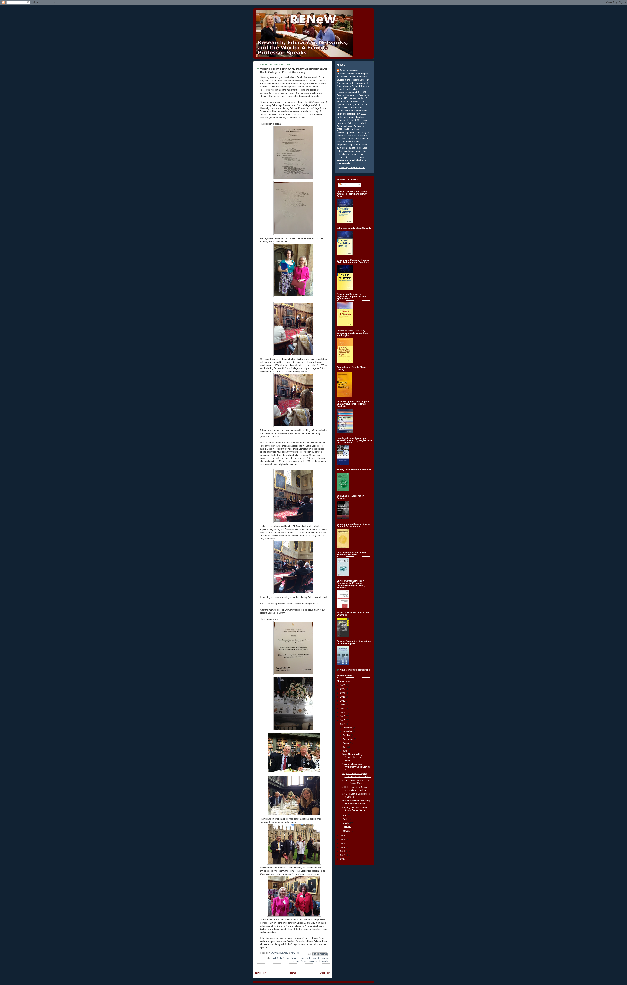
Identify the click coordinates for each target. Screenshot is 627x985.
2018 (343, 716)
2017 (343, 720)
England (313, 958)
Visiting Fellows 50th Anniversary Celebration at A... (356, 767)
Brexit (293, 958)
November (348, 731)
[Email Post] (309, 954)
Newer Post (260, 973)
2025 (343, 689)
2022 (343, 701)
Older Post (325, 973)
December (348, 727)
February (347, 827)
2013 (343, 843)
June (345, 751)
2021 (343, 705)
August (346, 743)
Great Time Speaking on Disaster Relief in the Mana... (353, 757)
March (346, 823)
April (345, 819)
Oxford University (309, 961)
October (347, 735)
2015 (343, 836)
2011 (343, 851)
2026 (343, 685)
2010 (343, 855)
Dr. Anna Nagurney (349, 70)
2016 (343, 724)
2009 (343, 859)
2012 (343, 847)
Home (293, 973)
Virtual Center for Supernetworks (354, 670)
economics (303, 958)
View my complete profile (352, 167)
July (345, 747)
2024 (343, 693)
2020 (343, 708)
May (345, 815)
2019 (343, 712)
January (347, 831)
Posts (344, 184)
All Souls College (281, 958)
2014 (343, 840)
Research (323, 961)
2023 (343, 697)
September (348, 739)
